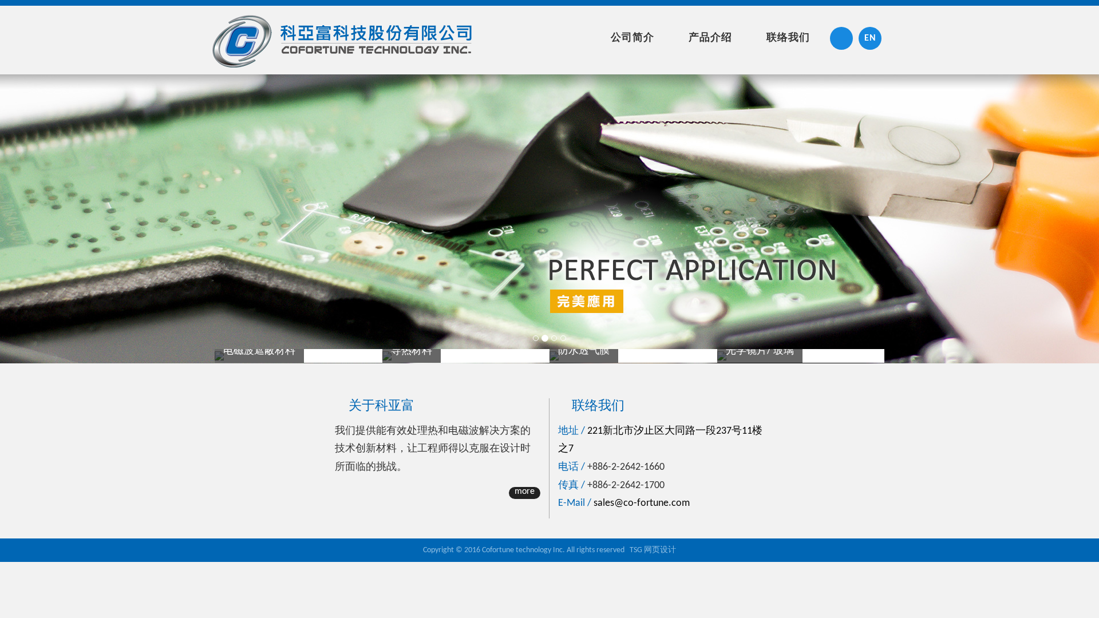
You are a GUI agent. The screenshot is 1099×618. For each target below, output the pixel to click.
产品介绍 (710, 38)
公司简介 (632, 38)
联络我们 (788, 38)
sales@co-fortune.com (642, 503)
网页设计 (660, 550)
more (525, 491)
